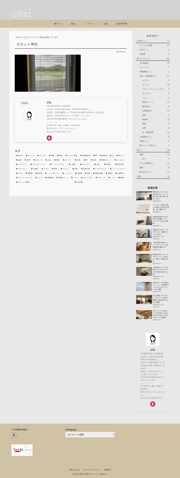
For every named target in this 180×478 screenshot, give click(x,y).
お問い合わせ (74, 470)
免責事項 (107, 470)
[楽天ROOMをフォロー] (49, 138)
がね (49, 102)
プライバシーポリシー (92, 470)
